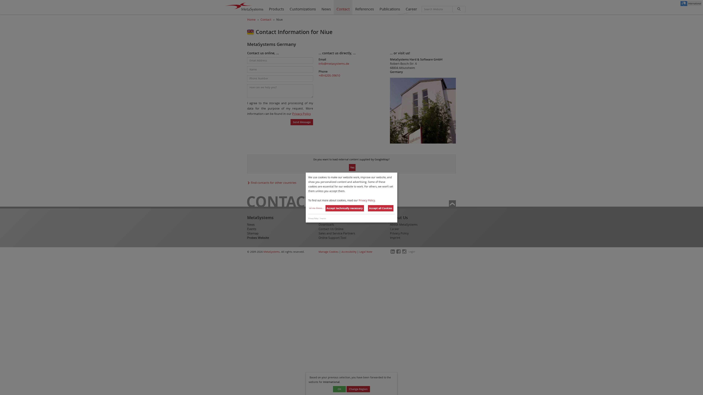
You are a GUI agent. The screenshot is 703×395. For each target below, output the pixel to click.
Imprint (323, 218)
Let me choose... (316, 208)
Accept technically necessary (345, 208)
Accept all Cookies (380, 208)
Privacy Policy (367, 200)
